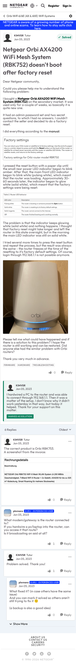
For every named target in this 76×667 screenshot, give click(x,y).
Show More (20, 624)
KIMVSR (19, 35)
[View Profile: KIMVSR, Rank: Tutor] (7, 37)
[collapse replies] (38, 436)
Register (53, 6)
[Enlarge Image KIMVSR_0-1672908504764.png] (38, 148)
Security (38, 645)
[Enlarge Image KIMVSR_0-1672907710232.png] (38, 205)
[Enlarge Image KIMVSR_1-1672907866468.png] (35, 297)
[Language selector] (34, 5)
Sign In (67, 6)
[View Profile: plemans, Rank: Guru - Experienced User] (7, 513)
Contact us (38, 639)
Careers (38, 642)
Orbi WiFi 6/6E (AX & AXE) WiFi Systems (31, 16)
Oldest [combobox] (65, 429)
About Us (38, 637)
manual (54, 131)
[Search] (43, 5)
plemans (18, 511)
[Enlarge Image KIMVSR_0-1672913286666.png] (38, 470)
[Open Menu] (70, 16)
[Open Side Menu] (5, 5)
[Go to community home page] (19, 6)
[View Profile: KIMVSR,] (10, 387)
